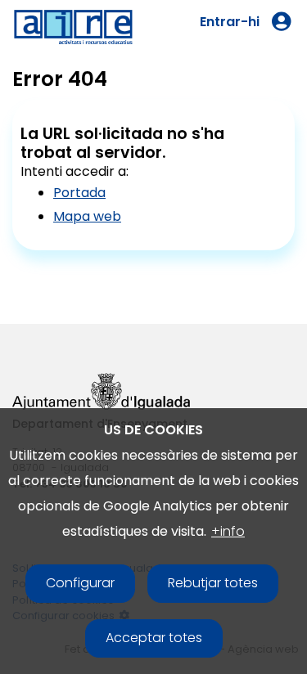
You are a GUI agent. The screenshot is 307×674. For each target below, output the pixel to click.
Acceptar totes (154, 637)
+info (228, 531)
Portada (79, 192)
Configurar (80, 582)
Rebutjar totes (213, 582)
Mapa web (87, 216)
